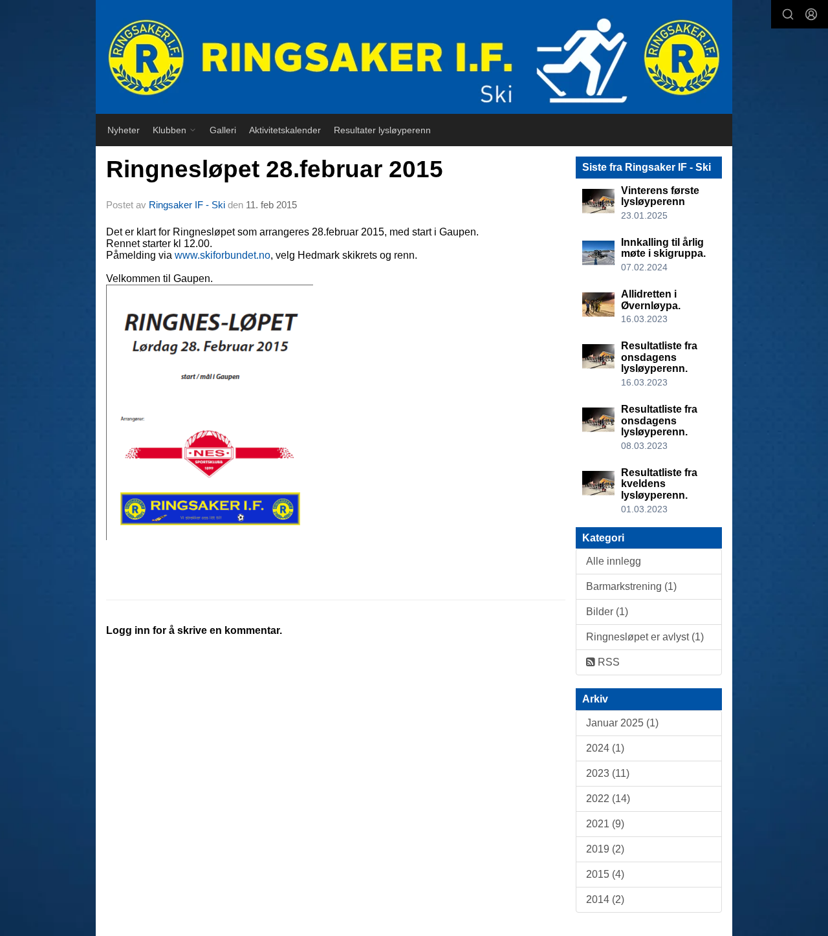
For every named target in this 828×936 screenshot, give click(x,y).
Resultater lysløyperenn (382, 130)
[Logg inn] (811, 14)
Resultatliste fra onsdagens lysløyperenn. (659, 357)
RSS (607, 662)
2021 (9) (605, 823)
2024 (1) (605, 748)
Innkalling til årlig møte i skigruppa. (663, 248)
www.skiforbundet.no (222, 255)
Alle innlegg (613, 561)
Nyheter (123, 130)
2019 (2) (605, 848)
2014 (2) (605, 899)
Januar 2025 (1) (622, 722)
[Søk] (788, 14)
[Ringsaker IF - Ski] (414, 57)
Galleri (223, 130)
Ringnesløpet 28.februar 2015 (274, 169)
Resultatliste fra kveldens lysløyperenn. (659, 484)
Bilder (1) (607, 611)
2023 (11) (607, 773)
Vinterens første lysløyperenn (660, 196)
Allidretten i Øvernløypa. (651, 299)
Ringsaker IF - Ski (187, 204)
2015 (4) (605, 874)
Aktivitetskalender (285, 130)
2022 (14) (608, 798)
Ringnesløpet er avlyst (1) (645, 636)
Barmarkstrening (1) (631, 586)
